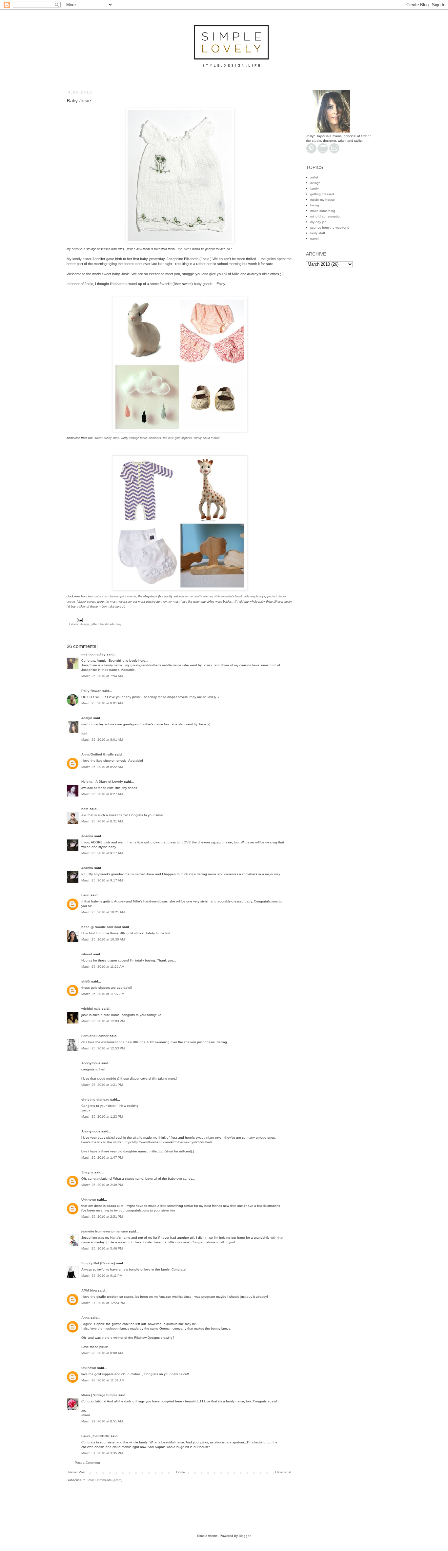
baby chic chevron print (115, 596)
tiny (118, 624)
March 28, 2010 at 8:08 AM (102, 1353)
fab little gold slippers (177, 438)
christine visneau (95, 1099)
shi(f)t (85, 981)
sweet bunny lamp (106, 438)
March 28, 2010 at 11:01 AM (102, 1380)
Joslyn (86, 718)
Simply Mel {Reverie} (98, 1263)
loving (314, 205)
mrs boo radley (93, 654)
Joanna (87, 836)
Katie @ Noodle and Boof (101, 927)
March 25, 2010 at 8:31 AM (102, 821)
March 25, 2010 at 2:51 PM (102, 1216)
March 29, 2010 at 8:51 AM (102, 1421)
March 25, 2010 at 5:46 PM (102, 1248)
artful (314, 177)
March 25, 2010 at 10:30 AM (103, 939)
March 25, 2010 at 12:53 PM (103, 1048)
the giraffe (196, 596)
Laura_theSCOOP (95, 1436)
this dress (184, 249)
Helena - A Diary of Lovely (102, 781)
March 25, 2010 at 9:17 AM (102, 853)
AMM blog (89, 1290)
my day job (318, 222)
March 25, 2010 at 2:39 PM (102, 1185)
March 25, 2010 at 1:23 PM (102, 1116)
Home (180, 1472)
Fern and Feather (95, 1036)
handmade (107, 624)
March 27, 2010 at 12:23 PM (103, 1303)
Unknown (88, 1199)
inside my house (322, 199)
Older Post (283, 1472)
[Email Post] (79, 619)
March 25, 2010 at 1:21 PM (102, 1084)
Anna (85, 1317)
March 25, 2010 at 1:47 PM (102, 1157)
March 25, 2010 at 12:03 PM (103, 1021)
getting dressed (322, 194)
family (314, 188)
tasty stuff (317, 233)
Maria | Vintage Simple (99, 1395)
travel (314, 238)
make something (322, 211)
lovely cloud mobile (207, 438)
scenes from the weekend (329, 227)
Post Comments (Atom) (105, 1480)
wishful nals (91, 1008)
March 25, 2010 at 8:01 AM (102, 703)
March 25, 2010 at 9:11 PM (101, 1275)
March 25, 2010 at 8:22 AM (102, 767)
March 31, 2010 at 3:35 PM (102, 1453)
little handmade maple (239, 596)
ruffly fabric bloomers (141, 438)
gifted (94, 624)
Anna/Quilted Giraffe (97, 754)
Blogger (244, 1536)
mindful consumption (325, 216)
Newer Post (77, 1472)
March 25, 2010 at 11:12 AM (102, 966)
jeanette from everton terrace (104, 1231)
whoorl (86, 954)
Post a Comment (87, 1462)
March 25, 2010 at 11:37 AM (102, 994)
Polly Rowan (91, 691)
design (84, 624)
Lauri (85, 895)
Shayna (87, 1172)
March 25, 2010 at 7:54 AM (102, 676)
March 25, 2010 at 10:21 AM (103, 912)
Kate (85, 809)
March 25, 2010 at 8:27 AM (102, 794)
